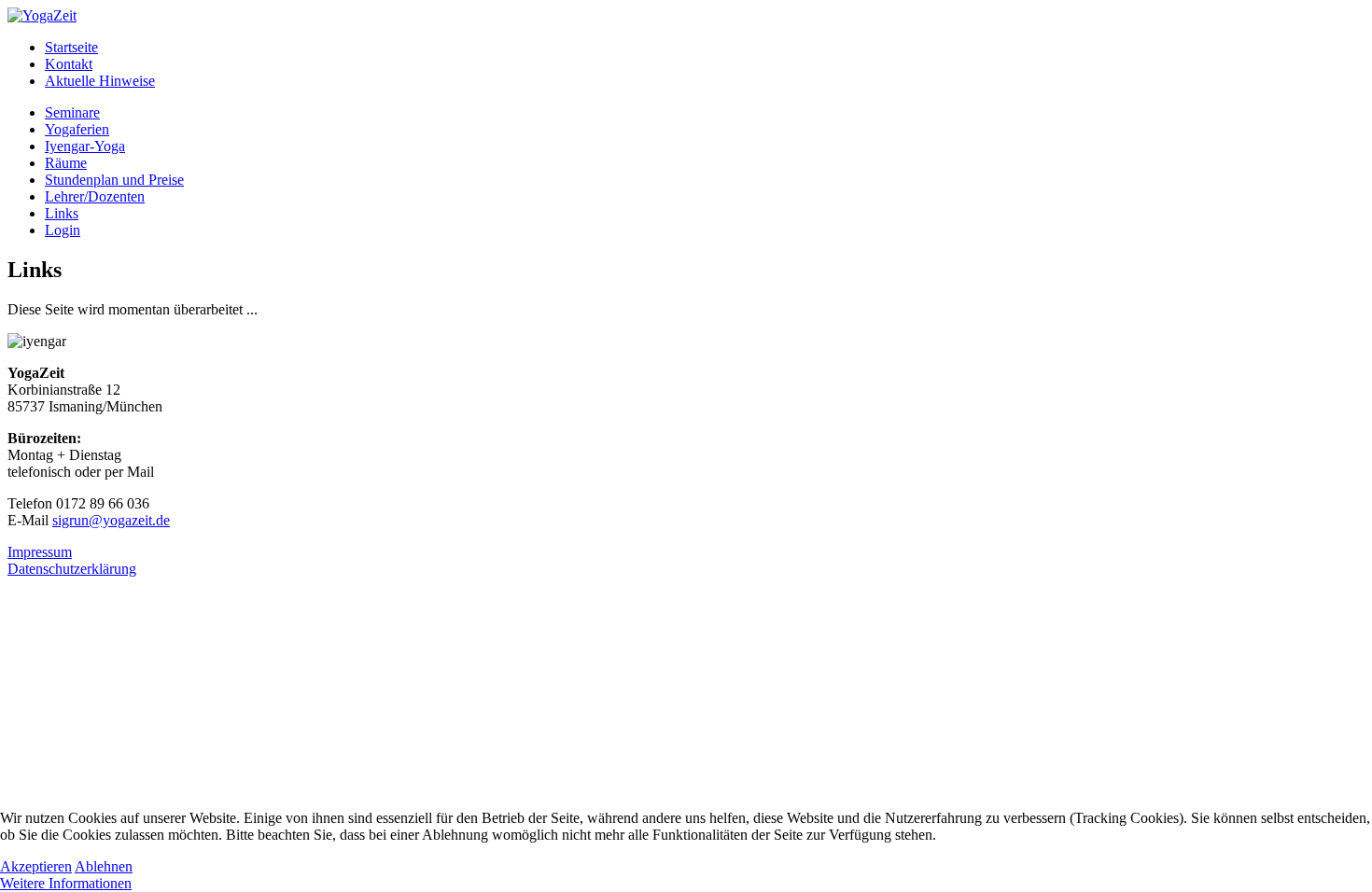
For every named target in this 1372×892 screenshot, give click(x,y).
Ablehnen (104, 866)
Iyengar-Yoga (85, 146)
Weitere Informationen (66, 883)
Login (62, 230)
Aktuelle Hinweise (100, 81)
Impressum (39, 552)
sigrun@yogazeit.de (111, 520)
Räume (66, 163)
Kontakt (68, 64)
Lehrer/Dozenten (95, 196)
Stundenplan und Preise (114, 180)
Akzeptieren (36, 866)
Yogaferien (77, 129)
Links (61, 213)
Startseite (71, 47)
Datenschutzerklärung (71, 569)
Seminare (72, 112)
